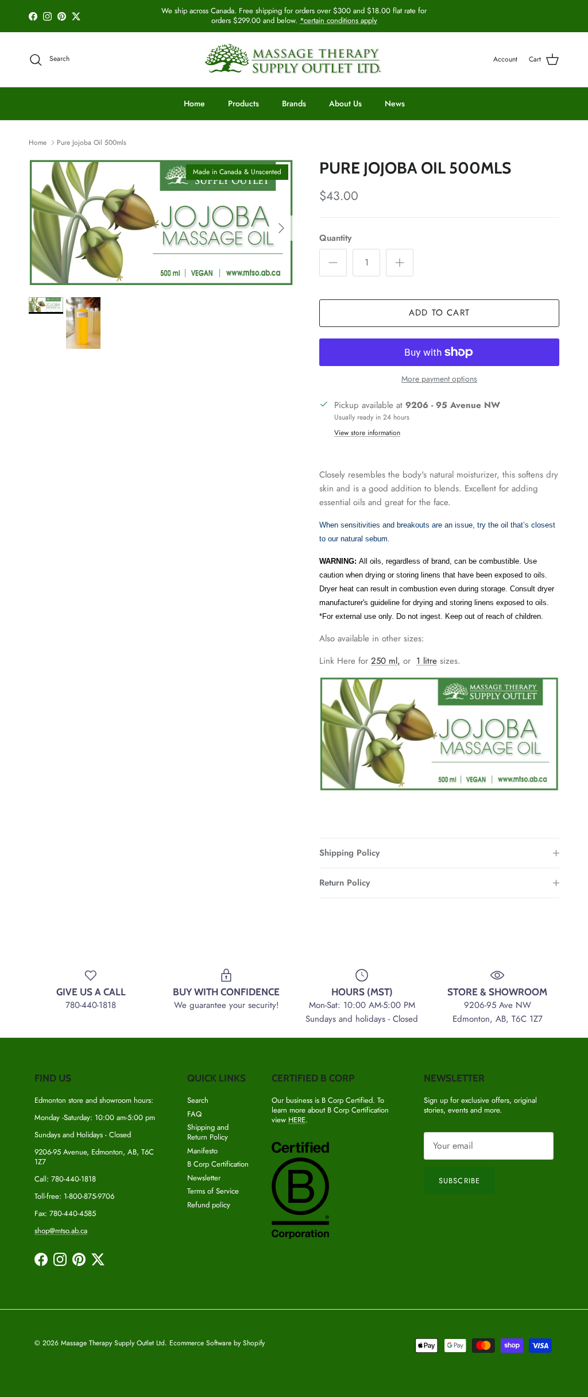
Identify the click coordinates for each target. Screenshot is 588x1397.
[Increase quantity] (399, 262)
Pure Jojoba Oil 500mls (91, 142)
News (395, 103)
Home (194, 103)
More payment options (439, 379)
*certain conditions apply (338, 20)
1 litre (426, 661)
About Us (345, 103)
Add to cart (439, 312)
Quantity (335, 238)
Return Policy (344, 882)
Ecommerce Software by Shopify (217, 1343)
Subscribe (459, 1180)
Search (197, 1100)
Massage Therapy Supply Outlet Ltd (113, 1343)
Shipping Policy (349, 852)
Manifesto (202, 1150)
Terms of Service (213, 1191)
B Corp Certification (218, 1164)
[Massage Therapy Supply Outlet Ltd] (294, 59)
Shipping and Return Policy (208, 1132)
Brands (294, 103)
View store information (367, 433)
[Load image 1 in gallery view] (161, 222)
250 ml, (385, 661)
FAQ (194, 1114)
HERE (296, 1119)
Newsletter (203, 1177)
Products (243, 103)
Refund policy (208, 1204)
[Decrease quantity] (333, 262)
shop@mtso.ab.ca (60, 1230)
